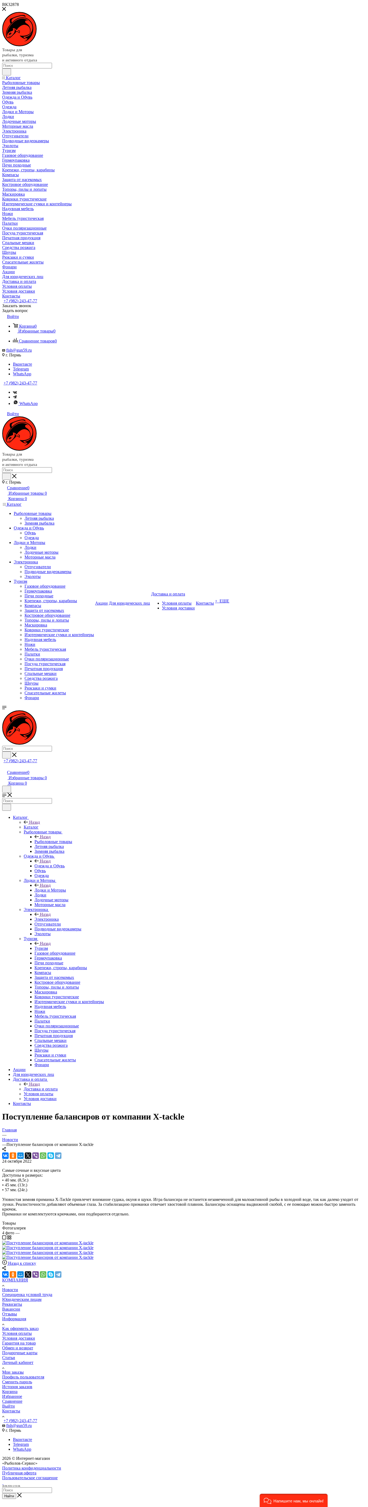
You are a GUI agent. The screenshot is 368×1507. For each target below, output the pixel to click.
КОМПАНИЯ (15, 1280)
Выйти (8, 1406)
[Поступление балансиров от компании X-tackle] (47, 1243)
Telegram (21, 369)
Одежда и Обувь (49, 866)
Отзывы (9, 1314)
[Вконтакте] (15, 392)
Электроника (46, 919)
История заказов (17, 1386)
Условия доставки (18, 1338)
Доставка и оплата (41, 1089)
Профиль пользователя (23, 1377)
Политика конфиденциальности (31, 1468)
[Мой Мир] (20, 1155)
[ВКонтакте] (5, 1155)
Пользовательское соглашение (30, 1477)
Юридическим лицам (21, 1299)
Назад (34, 822)
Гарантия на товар (19, 1343)
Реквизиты (12, 1304)
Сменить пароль (17, 1382)
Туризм (41, 948)
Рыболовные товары (53, 841)
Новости (10, 1289)
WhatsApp (22, 374)
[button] (294, 1500)
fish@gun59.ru (19, 350)
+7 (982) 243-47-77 (20, 301)
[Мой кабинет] (4, 766)
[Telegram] (15, 397)
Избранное (12, 1396)
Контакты (11, 1411)
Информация (14, 1319)
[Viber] (35, 1155)
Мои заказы (13, 1372)
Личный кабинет (17, 1362)
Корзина (10, 1391)
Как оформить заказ (20, 1328)
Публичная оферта (19, 1473)
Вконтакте (22, 364)
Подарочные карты (19, 1352)
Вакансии (11, 1309)
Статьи (8, 1357)
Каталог (31, 827)
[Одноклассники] (13, 1155)
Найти (9, 1496)
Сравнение (12, 1401)
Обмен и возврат (17, 1348)
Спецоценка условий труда (27, 1294)
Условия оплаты (17, 1333)
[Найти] (6, 71)
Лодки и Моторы (50, 890)
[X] (28, 1155)
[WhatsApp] (43, 1155)
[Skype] (50, 1155)
